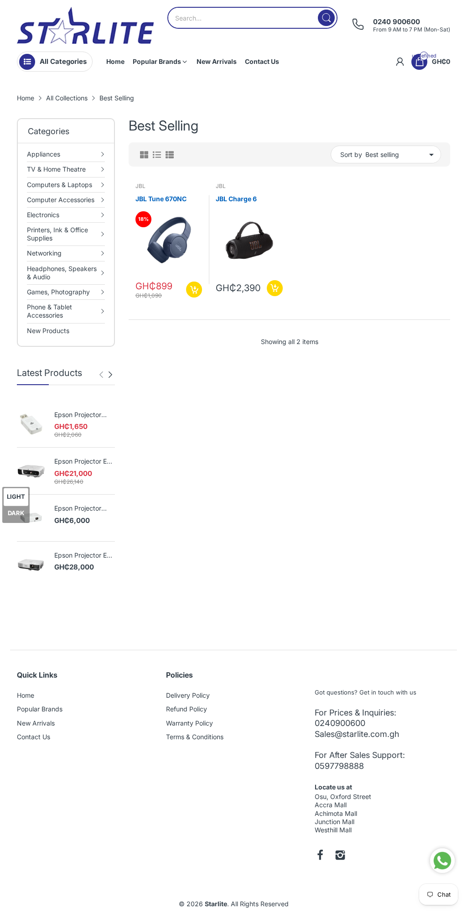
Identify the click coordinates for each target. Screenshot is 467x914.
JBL (140, 186)
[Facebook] (320, 856)
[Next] (101, 374)
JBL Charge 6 (236, 199)
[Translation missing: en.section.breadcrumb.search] (326, 18)
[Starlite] (85, 25)
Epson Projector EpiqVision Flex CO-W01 (84, 508)
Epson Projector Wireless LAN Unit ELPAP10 (81, 415)
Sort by (351, 154)
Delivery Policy (188, 695)
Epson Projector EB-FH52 (84, 461)
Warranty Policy (189, 723)
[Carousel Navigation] (106, 374)
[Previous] (110, 374)
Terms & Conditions (194, 737)
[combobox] (252, 18)
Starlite (216, 904)
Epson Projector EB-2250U (84, 555)
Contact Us (33, 737)
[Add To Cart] (194, 290)
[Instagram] (340, 856)
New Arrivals (36, 723)
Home (25, 695)
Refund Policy (186, 709)
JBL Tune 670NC (161, 199)
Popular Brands (39, 709)
